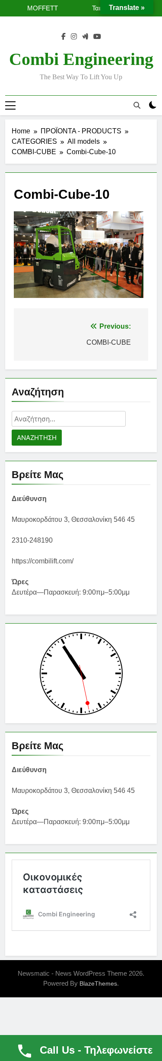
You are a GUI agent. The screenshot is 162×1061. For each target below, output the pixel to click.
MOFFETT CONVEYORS (37, 8)
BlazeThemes (98, 983)
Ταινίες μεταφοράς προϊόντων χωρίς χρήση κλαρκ (86, 8)
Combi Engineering (81, 59)
